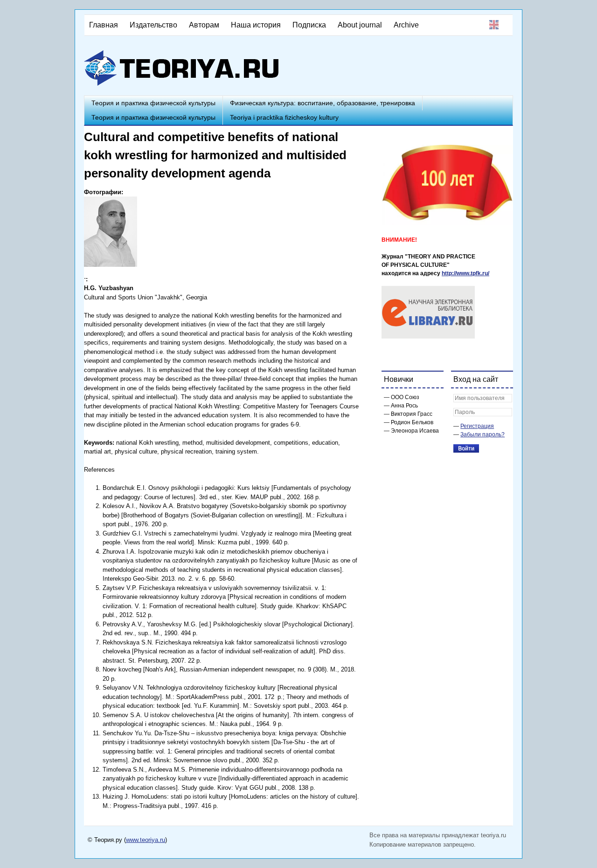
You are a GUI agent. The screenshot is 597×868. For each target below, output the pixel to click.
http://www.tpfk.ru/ (465, 273)
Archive (406, 25)
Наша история (256, 25)
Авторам (204, 25)
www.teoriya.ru (145, 839)
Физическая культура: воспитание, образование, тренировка (322, 103)
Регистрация (477, 426)
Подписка (309, 25)
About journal (360, 25)
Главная (103, 25)
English (494, 24)
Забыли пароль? (482, 434)
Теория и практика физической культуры (153, 103)
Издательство (153, 25)
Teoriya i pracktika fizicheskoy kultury (284, 117)
